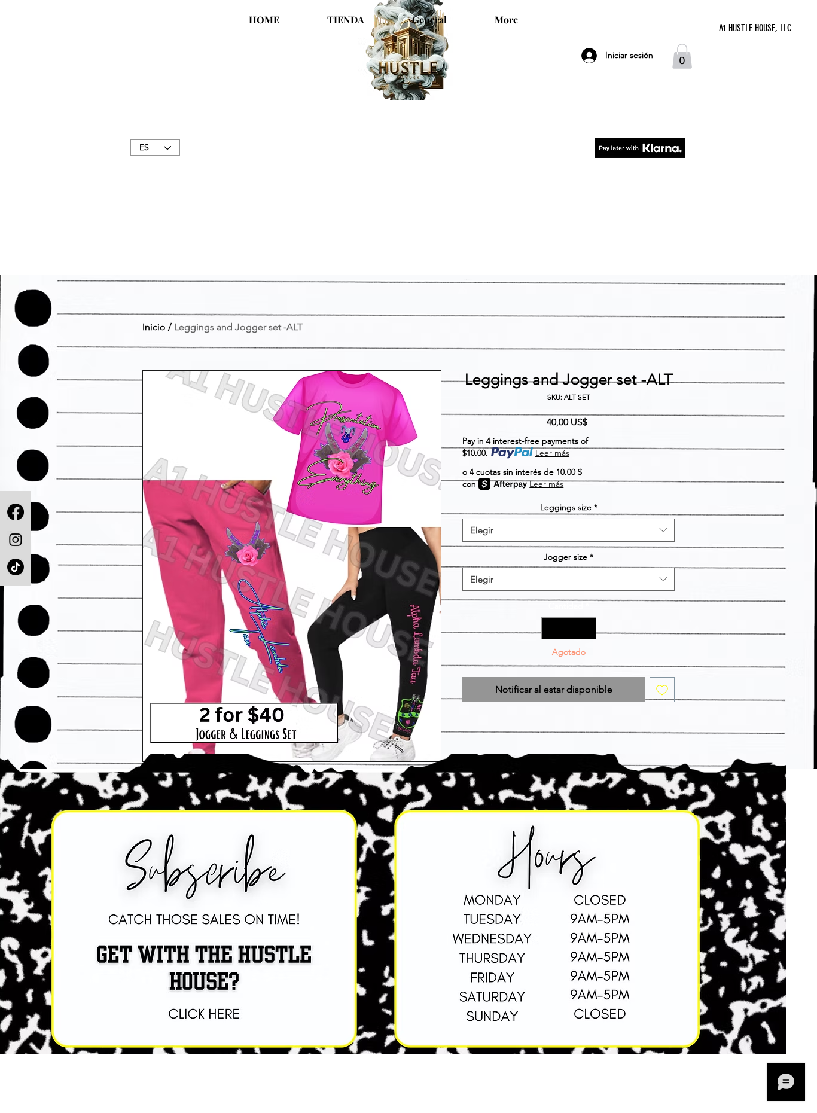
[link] (682, 56)
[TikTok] (15, 567)
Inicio (154, 327)
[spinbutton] (569, 628)
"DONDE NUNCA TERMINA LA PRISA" (408, 160)
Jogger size (568, 556)
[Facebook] (15, 512)
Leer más (552, 452)
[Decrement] (550, 628)
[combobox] (568, 530)
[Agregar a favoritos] (662, 689)
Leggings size (568, 507)
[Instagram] (15, 539)
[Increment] (587, 628)
